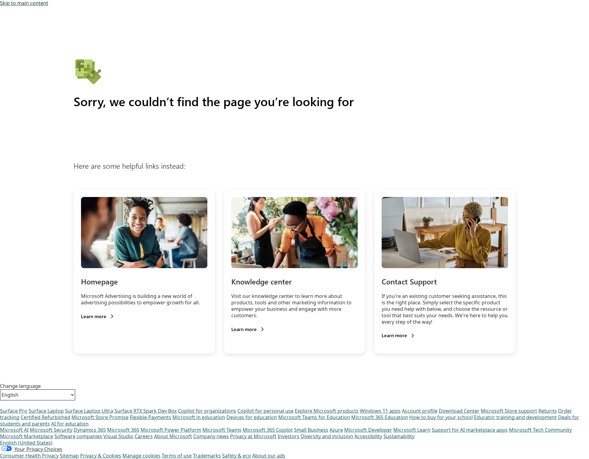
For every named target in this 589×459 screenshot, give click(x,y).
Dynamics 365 (90, 429)
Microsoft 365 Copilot (268, 429)
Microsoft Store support (509, 410)
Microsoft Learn (411, 429)
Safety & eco (236, 455)
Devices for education (251, 417)
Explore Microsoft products (327, 410)
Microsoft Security (51, 429)
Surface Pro (13, 410)
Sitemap (69, 455)
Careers (144, 436)
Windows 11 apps (380, 410)
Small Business (311, 429)
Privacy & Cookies (100, 455)
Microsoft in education (198, 417)
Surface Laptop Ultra (89, 410)
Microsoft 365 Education (379, 417)
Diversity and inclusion (327, 436)
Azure (336, 429)
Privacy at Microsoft (253, 436)
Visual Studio (118, 436)
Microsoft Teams (221, 429)
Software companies (78, 436)
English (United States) (26, 442)
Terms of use (177, 455)
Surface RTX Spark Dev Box (145, 410)
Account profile (419, 410)
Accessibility (368, 436)
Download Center (459, 410)
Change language (20, 386)
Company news (211, 436)
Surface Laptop (46, 410)
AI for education (70, 423)
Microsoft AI (14, 429)
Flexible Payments (150, 417)
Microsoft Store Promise (100, 417)
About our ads (268, 455)
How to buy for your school (441, 417)
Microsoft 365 (123, 429)
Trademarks (207, 455)
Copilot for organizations (207, 410)
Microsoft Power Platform (171, 429)
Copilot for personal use (265, 410)
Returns (547, 410)
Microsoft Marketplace (26, 436)
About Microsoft (173, 436)
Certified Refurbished (45, 417)
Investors (288, 436)
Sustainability (398, 436)
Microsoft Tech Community (540, 429)
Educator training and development (515, 417)
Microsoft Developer (368, 429)
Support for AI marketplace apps (470, 429)
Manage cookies (141, 455)
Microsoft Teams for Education (314, 417)
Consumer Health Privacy (29, 455)
